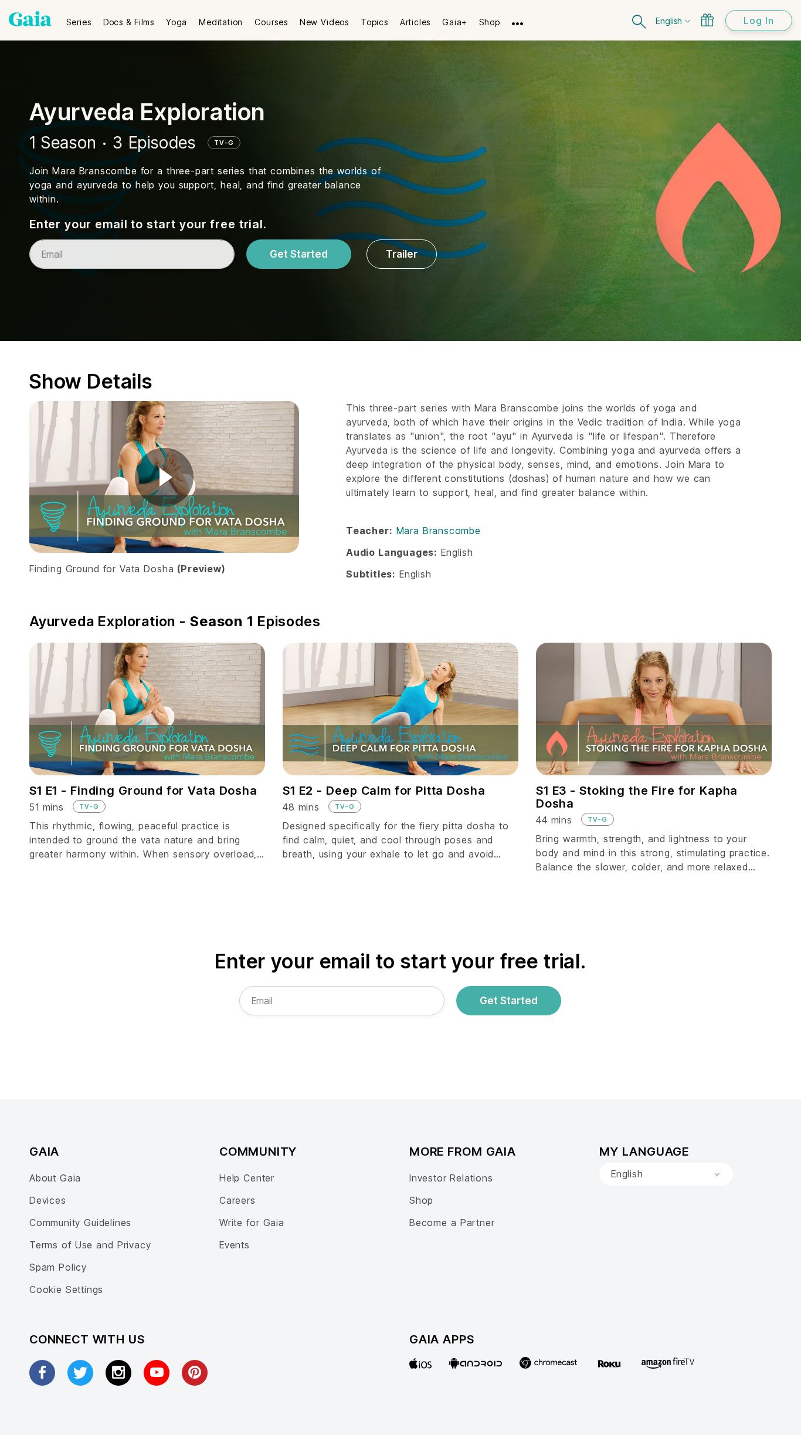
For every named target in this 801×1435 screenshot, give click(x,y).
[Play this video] (164, 477)
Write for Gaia (251, 1222)
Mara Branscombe (438, 530)
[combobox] (666, 1174)
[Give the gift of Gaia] (707, 19)
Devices (47, 1200)
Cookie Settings (66, 1289)
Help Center (246, 1178)
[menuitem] (78, 18)
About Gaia (55, 1178)
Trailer (402, 254)
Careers (237, 1200)
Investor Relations (451, 1178)
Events (234, 1245)
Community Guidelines (80, 1222)
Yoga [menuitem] (176, 22)
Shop (421, 1200)
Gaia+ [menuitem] (454, 22)
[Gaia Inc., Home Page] (30, 18)
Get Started (299, 254)
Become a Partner (451, 1222)
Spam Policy (58, 1267)
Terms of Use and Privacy (90, 1245)
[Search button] (640, 20)
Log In (759, 20)
